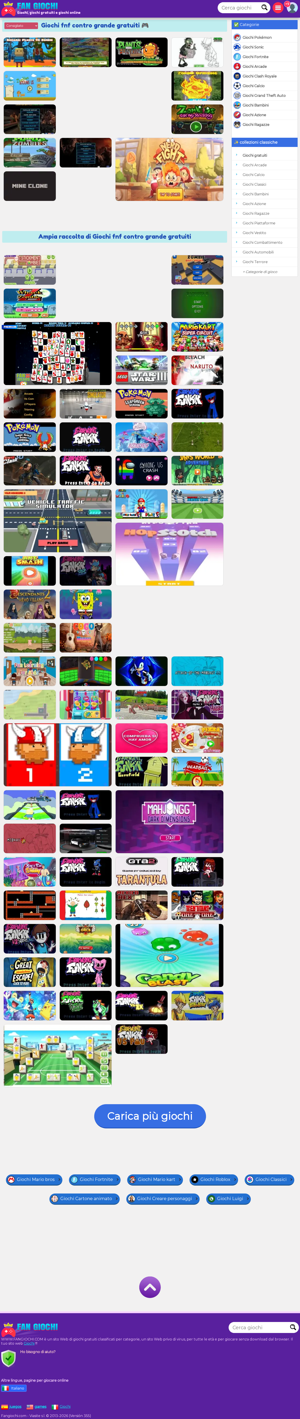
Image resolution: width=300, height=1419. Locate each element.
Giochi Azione (254, 115)
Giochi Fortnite (256, 57)
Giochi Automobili (258, 252)
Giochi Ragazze (256, 125)
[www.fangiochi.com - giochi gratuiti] (30, 1329)
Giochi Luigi (230, 1198)
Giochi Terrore (255, 262)
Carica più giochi (150, 1116)
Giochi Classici (254, 184)
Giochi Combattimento (262, 242)
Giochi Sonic (253, 47)
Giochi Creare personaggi (164, 1198)
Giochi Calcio (254, 86)
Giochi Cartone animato (86, 1198)
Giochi (29, 1343)
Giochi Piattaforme (259, 223)
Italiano (17, 1388)
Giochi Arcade (255, 66)
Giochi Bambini (256, 105)
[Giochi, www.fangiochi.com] (30, 8)
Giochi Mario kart (156, 1179)
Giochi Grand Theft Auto (264, 96)
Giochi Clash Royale (260, 76)
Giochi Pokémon (257, 37)
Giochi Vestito (254, 233)
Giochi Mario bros (36, 1179)
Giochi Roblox (215, 1179)
